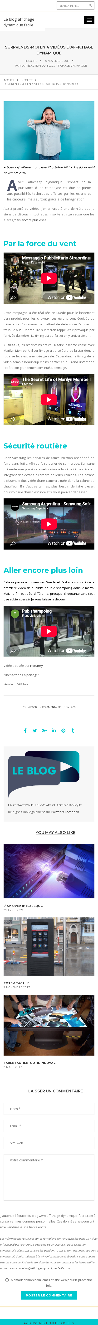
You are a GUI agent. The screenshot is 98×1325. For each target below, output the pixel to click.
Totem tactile (16, 983)
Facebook (72, 812)
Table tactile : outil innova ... (30, 1063)
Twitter (56, 812)
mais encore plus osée (30, 220)
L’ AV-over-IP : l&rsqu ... (23, 906)
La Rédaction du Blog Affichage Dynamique (54, 65)
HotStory (36, 665)
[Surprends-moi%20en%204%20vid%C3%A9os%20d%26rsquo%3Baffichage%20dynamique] (25, 730)
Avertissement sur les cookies (49, 1323)
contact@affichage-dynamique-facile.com (44, 1268)
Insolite (31, 61)
